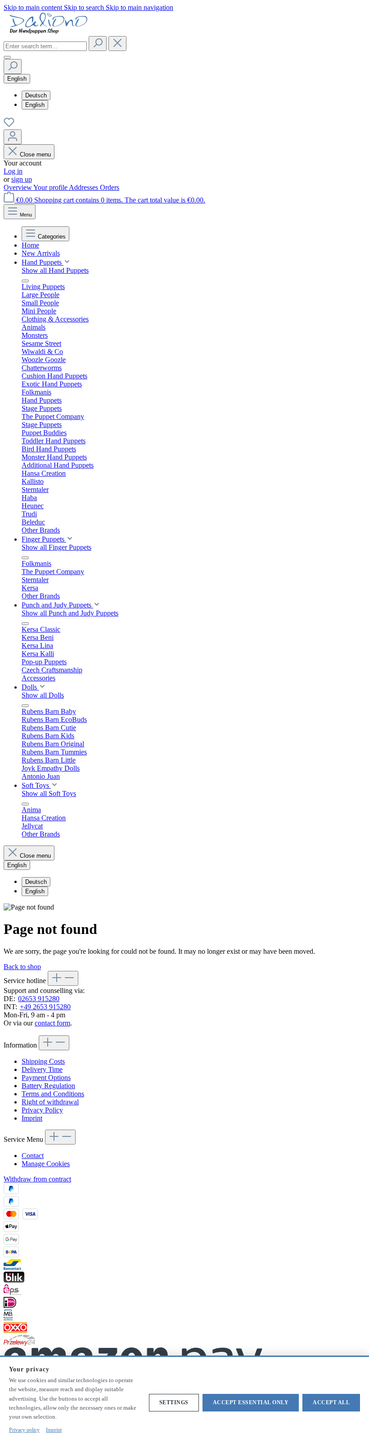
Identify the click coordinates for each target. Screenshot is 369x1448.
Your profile (51, 187)
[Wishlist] (9, 125)
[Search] (98, 43)
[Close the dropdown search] (117, 43)
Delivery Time (42, 1069)
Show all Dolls (43, 695)
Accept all (331, 1402)
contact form (52, 1023)
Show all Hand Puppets (55, 270)
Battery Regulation (48, 1085)
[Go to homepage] (49, 32)
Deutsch (36, 95)
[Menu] (7, 57)
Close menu (35, 154)
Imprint (32, 1118)
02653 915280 (38, 998)
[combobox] (45, 46)
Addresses (84, 187)
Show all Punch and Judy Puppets (70, 613)
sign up (21, 179)
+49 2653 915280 (45, 1007)
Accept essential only (251, 1402)
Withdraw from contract (37, 1179)
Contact (33, 1155)
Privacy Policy (42, 1110)
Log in (13, 171)
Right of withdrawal (50, 1102)
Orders (109, 187)
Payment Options (46, 1077)
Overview (18, 187)
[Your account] (13, 136)
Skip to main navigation (139, 7)
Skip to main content (34, 7)
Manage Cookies (46, 1164)
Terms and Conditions (53, 1094)
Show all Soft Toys (49, 793)
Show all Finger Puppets (56, 547)
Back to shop (22, 966)
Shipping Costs (43, 1061)
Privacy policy (24, 1430)
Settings (174, 1402)
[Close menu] (25, 281)
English (35, 104)
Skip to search (85, 7)
